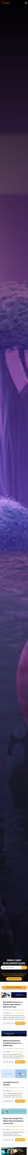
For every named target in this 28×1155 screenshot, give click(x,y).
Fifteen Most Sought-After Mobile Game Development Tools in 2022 (13, 1121)
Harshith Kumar (12, 1010)
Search (24, 967)
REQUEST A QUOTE (13, 979)
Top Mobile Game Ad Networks (10, 1083)
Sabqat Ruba (11, 1048)
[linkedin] (9, 1023)
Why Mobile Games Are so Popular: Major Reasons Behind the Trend (13, 1004)
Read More (18, 1023)
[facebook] (4, 1023)
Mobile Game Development (17, 1013)
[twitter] (7, 1023)
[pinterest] (12, 1023)
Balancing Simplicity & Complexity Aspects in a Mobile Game (12, 1043)
